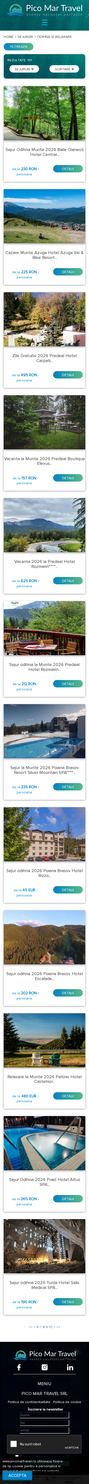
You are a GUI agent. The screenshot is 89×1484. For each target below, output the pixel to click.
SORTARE (63, 69)
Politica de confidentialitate (29, 1402)
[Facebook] (19, 1367)
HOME (9, 37)
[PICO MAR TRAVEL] (44, 10)
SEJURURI (23, 69)
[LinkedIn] (70, 1367)
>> (58, 1327)
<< (31, 1327)
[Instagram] (44, 1367)
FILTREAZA (18, 46)
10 (50, 1327)
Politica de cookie (67, 1402)
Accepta (17, 1475)
